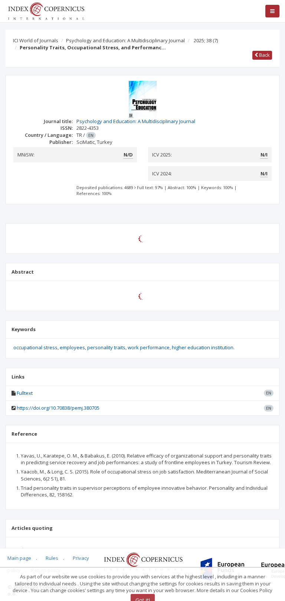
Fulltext (25, 393)
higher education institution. (203, 347)
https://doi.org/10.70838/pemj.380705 (58, 407)
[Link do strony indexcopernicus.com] (143, 561)
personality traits (106, 347)
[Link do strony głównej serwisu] (46, 10)
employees (72, 347)
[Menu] (272, 11)
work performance (149, 347)
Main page (19, 558)
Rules (52, 558)
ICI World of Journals (35, 40)
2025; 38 (206, 40)
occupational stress (35, 347)
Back (264, 55)
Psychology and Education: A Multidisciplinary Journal (125, 40)
